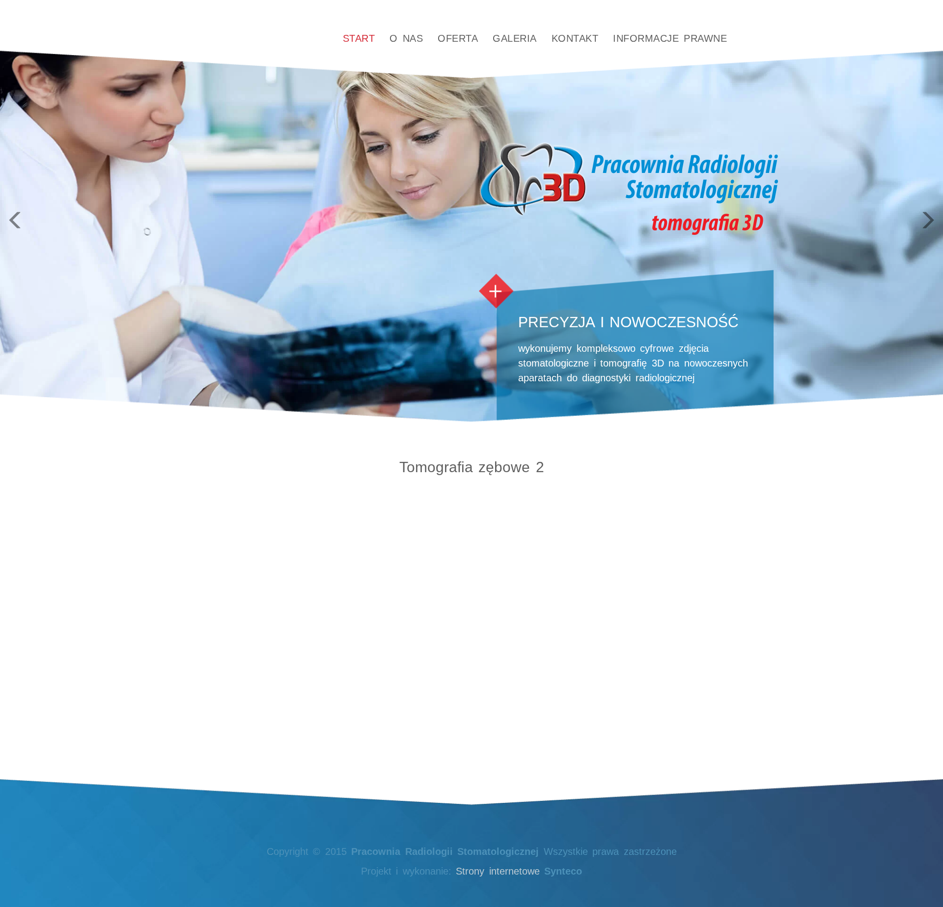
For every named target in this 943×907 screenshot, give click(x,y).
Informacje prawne (670, 38)
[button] (70, 211)
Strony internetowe (498, 871)
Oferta (458, 38)
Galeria (515, 38)
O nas (406, 38)
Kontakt (575, 38)
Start (359, 38)
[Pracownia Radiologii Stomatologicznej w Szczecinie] (256, 39)
